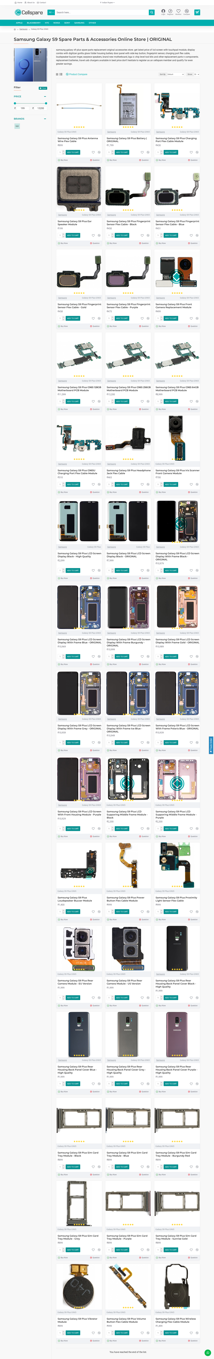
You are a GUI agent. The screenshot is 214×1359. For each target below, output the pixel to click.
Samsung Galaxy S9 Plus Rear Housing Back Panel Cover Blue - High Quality (77, 1069)
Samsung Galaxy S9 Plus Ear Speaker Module (75, 223)
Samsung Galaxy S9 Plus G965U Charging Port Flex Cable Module (77, 472)
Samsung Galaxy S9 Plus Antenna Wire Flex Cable (78, 140)
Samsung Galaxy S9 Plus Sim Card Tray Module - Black (78, 1154)
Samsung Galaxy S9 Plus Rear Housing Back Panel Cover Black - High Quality (176, 983)
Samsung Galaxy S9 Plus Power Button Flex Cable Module (125, 899)
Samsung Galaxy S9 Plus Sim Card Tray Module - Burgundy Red (176, 1154)
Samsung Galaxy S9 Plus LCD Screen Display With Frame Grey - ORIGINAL (79, 727)
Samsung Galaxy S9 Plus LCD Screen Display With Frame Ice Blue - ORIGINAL (128, 728)
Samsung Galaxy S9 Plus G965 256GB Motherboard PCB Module (129, 389)
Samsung (23, 29)
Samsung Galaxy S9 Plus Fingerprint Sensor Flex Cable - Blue (177, 223)
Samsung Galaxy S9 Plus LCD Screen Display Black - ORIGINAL (128, 555)
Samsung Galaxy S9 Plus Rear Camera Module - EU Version (75, 982)
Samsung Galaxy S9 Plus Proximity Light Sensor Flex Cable (176, 899)
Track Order (211, 744)
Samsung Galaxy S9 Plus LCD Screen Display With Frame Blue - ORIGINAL (79, 641)
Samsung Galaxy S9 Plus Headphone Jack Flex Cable (129, 472)
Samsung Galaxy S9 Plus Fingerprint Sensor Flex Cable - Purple (128, 306)
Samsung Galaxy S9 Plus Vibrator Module (77, 1320)
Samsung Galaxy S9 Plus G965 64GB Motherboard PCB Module (177, 389)
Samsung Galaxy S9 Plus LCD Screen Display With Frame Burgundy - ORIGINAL (128, 642)
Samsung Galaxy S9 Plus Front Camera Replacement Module (174, 306)
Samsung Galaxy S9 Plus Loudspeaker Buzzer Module (75, 899)
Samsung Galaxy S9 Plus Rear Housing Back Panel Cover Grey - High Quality (126, 1069)
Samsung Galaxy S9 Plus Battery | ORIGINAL (127, 140)
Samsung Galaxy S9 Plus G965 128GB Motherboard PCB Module (79, 389)
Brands (19, 118)
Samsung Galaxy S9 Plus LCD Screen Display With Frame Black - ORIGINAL (177, 556)
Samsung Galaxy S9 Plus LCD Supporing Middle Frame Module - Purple (176, 814)
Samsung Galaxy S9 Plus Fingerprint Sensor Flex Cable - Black (128, 223)
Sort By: (163, 74)
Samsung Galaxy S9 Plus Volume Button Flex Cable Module (126, 1320)
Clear (44, 88)
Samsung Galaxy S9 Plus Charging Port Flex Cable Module (176, 140)
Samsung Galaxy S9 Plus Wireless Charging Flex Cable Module (176, 1320)
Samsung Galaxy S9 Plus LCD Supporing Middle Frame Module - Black (127, 814)
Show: (190, 74)
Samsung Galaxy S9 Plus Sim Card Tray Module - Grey (78, 1237)
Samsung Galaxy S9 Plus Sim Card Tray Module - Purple (127, 1237)
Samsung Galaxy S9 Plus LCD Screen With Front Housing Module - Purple (79, 813)
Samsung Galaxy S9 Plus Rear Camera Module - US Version (124, 982)
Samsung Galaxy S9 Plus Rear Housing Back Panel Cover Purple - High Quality (176, 1069)
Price (17, 96)
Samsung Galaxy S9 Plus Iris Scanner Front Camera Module (178, 472)
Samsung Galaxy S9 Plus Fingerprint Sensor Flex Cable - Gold (79, 306)
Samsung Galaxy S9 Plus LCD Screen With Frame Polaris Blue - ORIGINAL (177, 727)
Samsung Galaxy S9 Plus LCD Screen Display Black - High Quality (79, 555)
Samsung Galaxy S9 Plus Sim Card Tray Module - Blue (127, 1154)
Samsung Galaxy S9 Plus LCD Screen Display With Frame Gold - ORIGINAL (177, 641)
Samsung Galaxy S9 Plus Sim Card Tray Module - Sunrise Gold (176, 1237)
